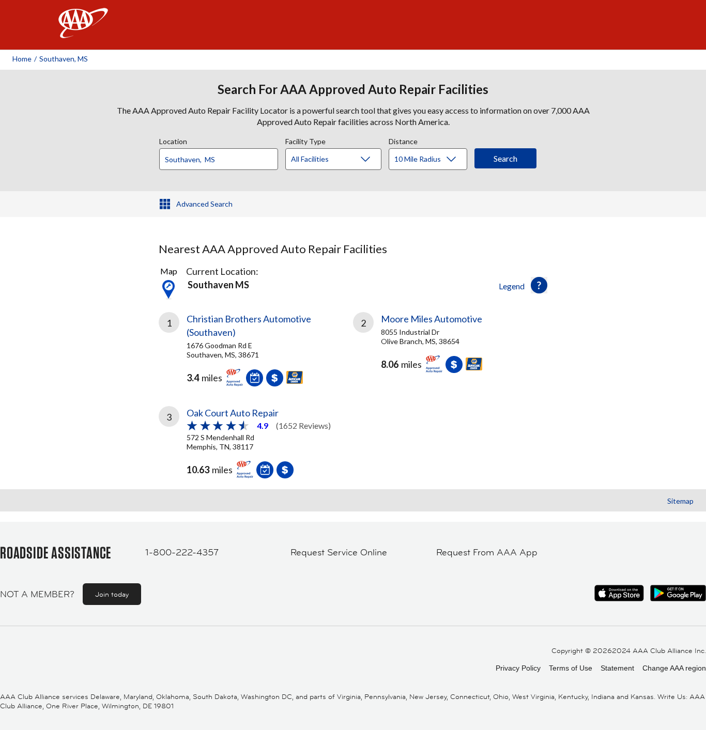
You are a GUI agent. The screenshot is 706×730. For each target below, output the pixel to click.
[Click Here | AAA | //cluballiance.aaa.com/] (83, 32)
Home (22, 58)
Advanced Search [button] (204, 203)
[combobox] (222, 156)
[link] (256, 346)
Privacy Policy (518, 668)
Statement (617, 668)
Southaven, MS (63, 58)
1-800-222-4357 (182, 552)
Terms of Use (570, 668)
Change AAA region (674, 668)
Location (173, 140)
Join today (112, 594)
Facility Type (305, 140)
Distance (403, 140)
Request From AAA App (487, 552)
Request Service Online (338, 552)
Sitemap (680, 500)
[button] (539, 285)
